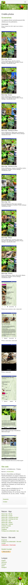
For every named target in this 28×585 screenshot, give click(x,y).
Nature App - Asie (6, 521)
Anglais (3, 560)
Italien (3, 566)
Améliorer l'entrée (6, 526)
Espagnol (4, 567)
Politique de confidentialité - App (10, 531)
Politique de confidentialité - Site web (11, 541)
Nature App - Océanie (7, 524)
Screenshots (10, 471)
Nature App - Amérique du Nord (9, 517)
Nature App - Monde (6, 514)
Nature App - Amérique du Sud (9, 519)
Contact (5, 502)
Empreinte (5, 499)
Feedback (4, 529)
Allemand (4, 562)
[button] (2, 7)
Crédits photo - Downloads (8, 545)
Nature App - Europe (6, 515)
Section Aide (4, 527)
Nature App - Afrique (6, 522)
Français (3, 564)
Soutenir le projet (6, 549)
